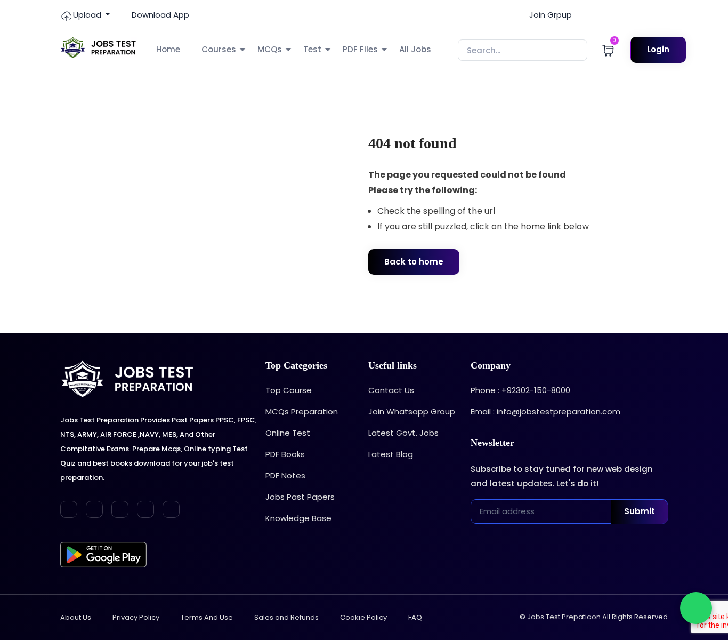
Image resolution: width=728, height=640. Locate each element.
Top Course (288, 390)
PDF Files (360, 49)
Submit (639, 511)
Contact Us (391, 390)
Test (312, 49)
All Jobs (415, 49)
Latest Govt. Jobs (403, 432)
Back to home (413, 261)
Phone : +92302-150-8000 (520, 390)
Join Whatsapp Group (411, 411)
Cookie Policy (363, 617)
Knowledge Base (298, 518)
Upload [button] (87, 14)
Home (168, 49)
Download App (159, 14)
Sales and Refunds (286, 617)
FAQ (415, 617)
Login (658, 49)
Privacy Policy (135, 617)
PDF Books (285, 454)
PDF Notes (285, 475)
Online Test (287, 432)
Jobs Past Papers (300, 496)
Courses (218, 49)
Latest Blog (390, 454)
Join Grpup (549, 14)
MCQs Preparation (301, 411)
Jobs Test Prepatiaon (564, 617)
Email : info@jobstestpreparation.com (545, 411)
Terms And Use (207, 617)
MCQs (269, 49)
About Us (75, 617)
